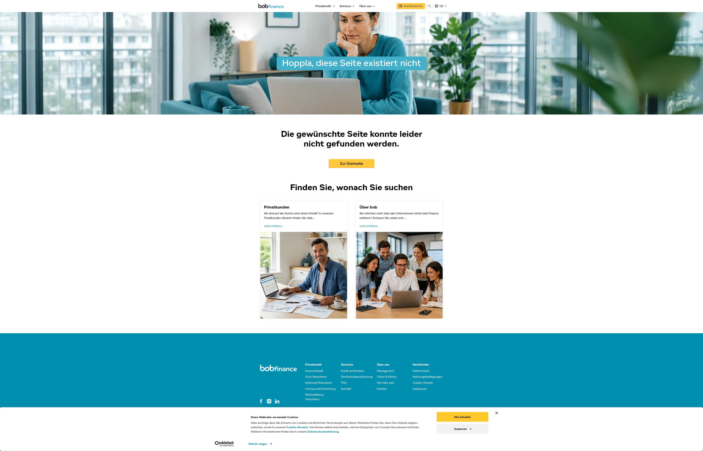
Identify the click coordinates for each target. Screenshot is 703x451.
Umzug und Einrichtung (320, 388)
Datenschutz (421, 370)
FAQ (344, 382)
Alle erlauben (462, 416)
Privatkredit (323, 6)
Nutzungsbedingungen (427, 376)
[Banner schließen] (496, 413)
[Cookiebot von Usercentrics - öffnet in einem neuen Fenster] (224, 444)
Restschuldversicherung (356, 376)
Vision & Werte (386, 376)
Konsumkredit (314, 370)
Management (385, 370)
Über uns (365, 6)
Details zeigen (258, 443)
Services (345, 6)
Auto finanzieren (316, 376)
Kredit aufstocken (352, 370)
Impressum (420, 388)
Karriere (382, 388)
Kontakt (346, 388)
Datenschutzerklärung (323, 431)
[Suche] (429, 6)
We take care (385, 382)
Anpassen (460, 428)
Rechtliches (421, 364)
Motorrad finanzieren (318, 382)
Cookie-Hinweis (297, 427)
